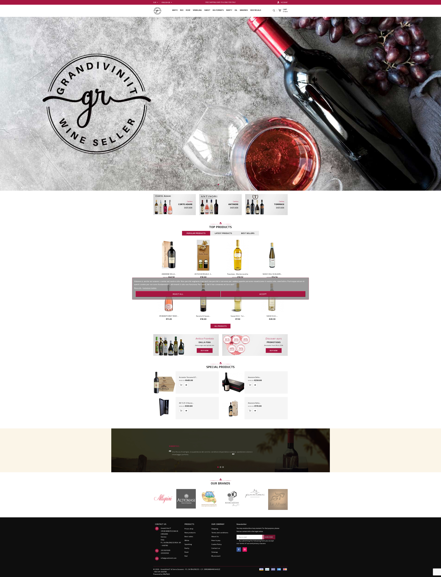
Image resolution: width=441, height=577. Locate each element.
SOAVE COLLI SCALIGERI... (272, 274)
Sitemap (214, 552)
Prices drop (189, 529)
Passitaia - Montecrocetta (237, 274)
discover (267, 569)
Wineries (244, 10)
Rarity (229, 10)
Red (181, 10)
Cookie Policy (216, 544)
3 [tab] (223, 467)
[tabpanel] (220, 450)
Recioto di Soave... (203, 316)
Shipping (214, 529)
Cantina (189, 201)
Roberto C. (174, 446)
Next (431, 98)
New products (190, 533)
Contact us (215, 548)
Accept (263, 294)
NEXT (294, 391)
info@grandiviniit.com (169, 558)
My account (215, 556)
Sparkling (197, 10)
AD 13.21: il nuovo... (186, 403)
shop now (188, 207)
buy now (205, 350)
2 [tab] (220, 467)
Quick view (181, 268)
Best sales (189, 536)
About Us (215, 536)
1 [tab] (218, 467)
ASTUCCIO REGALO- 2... (203, 274)
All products (220, 326)
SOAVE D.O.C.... (272, 316)
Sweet (207, 10)
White (175, 10)
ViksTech (166, 574)
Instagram (245, 549)
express (273, 569)
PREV (147, 391)
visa (261, 569)
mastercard (279, 569)
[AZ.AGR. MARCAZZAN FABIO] (232, 499)
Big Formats (218, 10)
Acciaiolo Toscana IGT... (188, 377)
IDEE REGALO (255, 10)
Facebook (239, 549)
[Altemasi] (186, 499)
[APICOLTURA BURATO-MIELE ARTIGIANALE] (209, 499)
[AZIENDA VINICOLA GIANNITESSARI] (255, 493)
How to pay (215, 540)
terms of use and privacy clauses (253, 543)
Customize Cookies (150, 288)
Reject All (178, 294)
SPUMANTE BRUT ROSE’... (168, 316)
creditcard (285, 569)
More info (138, 288)
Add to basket (176, 268)
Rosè (188, 10)
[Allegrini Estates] (163, 499)
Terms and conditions (219, 533)
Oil (236, 10)
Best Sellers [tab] (247, 233)
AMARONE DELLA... (169, 274)
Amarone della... (254, 377)
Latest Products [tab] (223, 233)
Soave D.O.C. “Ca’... (238, 316)
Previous (10, 98)
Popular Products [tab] (196, 233)
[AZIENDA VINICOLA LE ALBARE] (278, 499)
